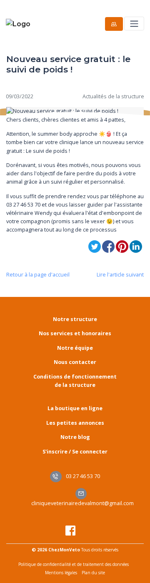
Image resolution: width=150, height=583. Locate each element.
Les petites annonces (75, 422)
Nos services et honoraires (75, 333)
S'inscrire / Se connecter (75, 451)
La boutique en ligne (75, 408)
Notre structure (75, 319)
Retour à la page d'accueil (38, 274)
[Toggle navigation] (134, 23)
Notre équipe (75, 347)
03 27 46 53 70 (82, 476)
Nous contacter (75, 362)
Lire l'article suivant (120, 274)
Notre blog (75, 437)
